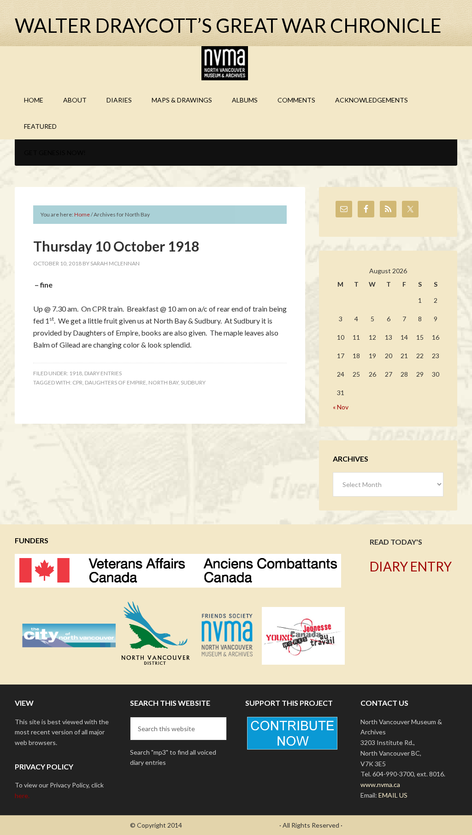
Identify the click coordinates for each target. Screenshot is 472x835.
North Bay (163, 382)
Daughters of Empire (115, 382)
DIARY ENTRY (411, 566)
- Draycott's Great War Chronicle (230, 825)
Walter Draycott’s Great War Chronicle (228, 25)
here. (22, 795)
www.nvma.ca (380, 784)
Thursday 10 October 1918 (116, 246)
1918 (75, 373)
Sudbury (193, 382)
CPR (77, 382)
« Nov (340, 407)
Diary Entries (103, 373)
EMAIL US (392, 795)
